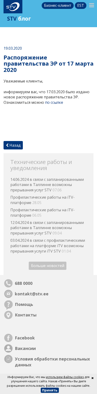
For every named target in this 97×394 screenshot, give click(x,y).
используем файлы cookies (65, 377)
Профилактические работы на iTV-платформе (42, 200)
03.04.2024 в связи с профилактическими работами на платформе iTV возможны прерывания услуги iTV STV (47, 246)
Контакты (25, 315)
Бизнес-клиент (57, 5)
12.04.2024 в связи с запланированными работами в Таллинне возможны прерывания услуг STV (47, 228)
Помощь (24, 304)
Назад (14, 145)
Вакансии (25, 348)
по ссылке (54, 102)
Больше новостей (47, 265)
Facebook (25, 338)
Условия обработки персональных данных (52, 362)
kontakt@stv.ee (31, 294)
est (80, 5)
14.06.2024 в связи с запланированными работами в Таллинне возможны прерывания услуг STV (47, 185)
